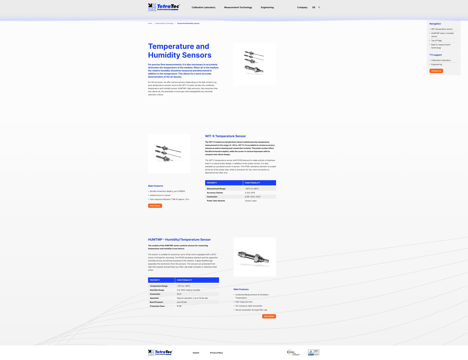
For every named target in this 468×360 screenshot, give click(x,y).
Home (150, 23)
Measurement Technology (238, 7)
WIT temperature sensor (442, 29)
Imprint (196, 353)
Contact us (436, 71)
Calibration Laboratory (203, 7)
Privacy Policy (216, 353)
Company (302, 7)
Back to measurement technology (440, 46)
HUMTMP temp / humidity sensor (442, 35)
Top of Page (436, 40)
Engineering (267, 7)
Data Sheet (155, 206)
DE (313, 7)
